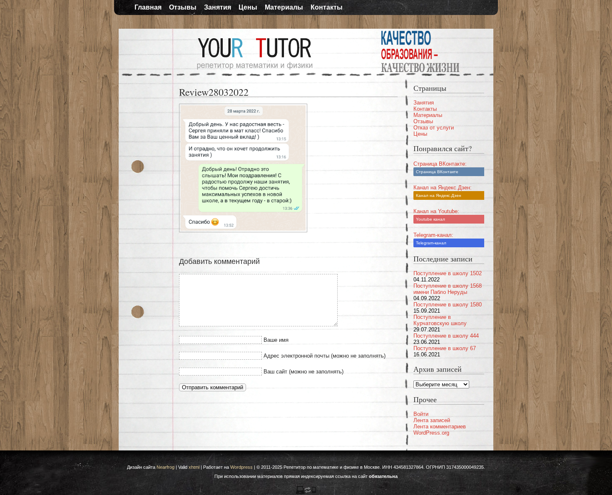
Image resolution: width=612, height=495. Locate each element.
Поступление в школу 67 (444, 348)
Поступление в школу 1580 (447, 304)
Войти (420, 414)
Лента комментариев (439, 426)
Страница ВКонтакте (437, 171)
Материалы (284, 7)
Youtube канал (430, 219)
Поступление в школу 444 (446, 336)
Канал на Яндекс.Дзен (438, 195)
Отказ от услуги (433, 127)
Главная (148, 7)
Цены (248, 7)
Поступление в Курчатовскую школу (440, 320)
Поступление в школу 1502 (447, 273)
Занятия (217, 7)
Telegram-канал (431, 243)
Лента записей (431, 420)
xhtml (194, 467)
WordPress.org (431, 433)
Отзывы (183, 7)
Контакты (327, 7)
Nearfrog (165, 467)
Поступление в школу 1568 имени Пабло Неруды (447, 289)
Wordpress (241, 467)
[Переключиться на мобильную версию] (306, 492)
